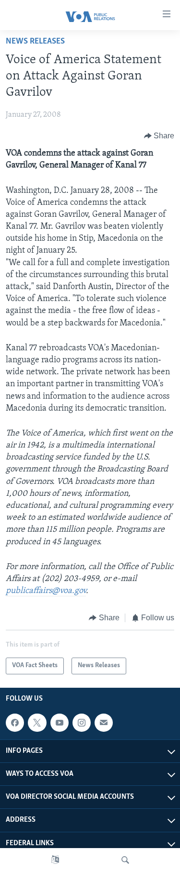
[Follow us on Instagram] (81, 723)
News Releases (35, 41)
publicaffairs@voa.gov (46, 591)
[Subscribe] (104, 723)
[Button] (159, 136)
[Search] (125, 860)
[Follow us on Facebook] (15, 723)
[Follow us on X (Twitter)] (37, 723)
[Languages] (55, 860)
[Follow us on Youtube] (59, 723)
